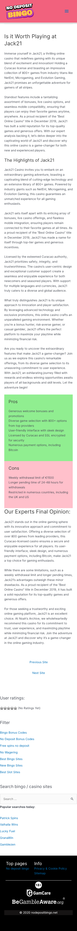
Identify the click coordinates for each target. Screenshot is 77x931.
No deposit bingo (17, 868)
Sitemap (40, 873)
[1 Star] (1, 708)
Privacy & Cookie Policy (50, 868)
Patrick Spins (9, 818)
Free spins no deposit (14, 745)
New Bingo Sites (11, 765)
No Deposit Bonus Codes (17, 739)
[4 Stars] (12, 708)
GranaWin (6, 838)
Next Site (38, 673)
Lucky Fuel (7, 831)
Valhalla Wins (9, 824)
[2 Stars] (5, 708)
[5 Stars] (15, 708)
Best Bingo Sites (11, 759)
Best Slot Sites (10, 772)
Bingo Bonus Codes (13, 732)
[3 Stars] (8, 708)
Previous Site (39, 662)
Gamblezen (7, 844)
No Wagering (9, 752)
